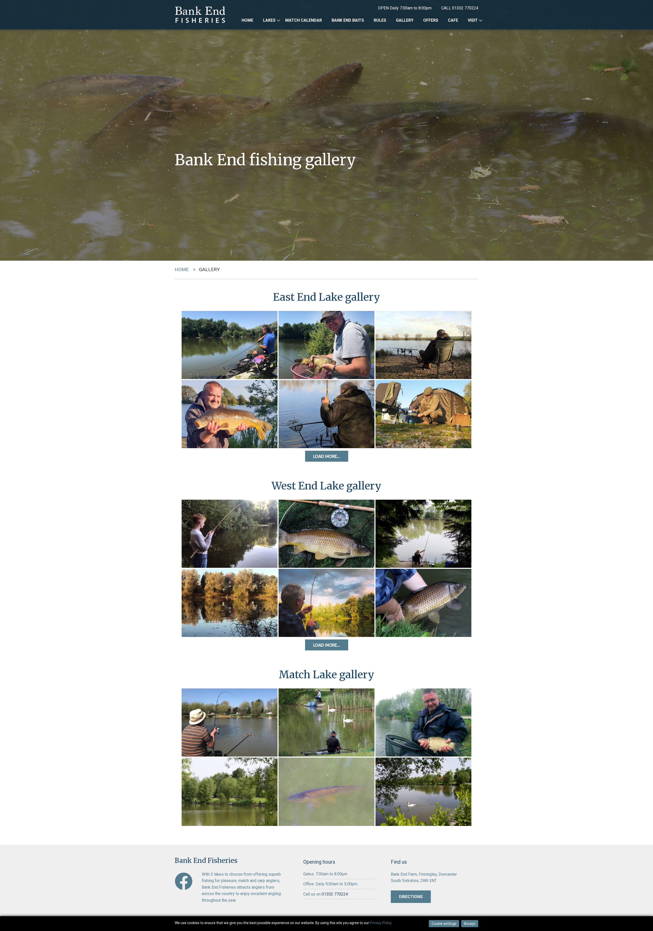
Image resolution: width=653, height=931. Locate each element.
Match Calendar (303, 20)
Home (247, 20)
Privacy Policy (381, 923)
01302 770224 (465, 8)
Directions (411, 896)
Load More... (326, 456)
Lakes (269, 20)
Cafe (453, 20)
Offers (430, 20)
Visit (473, 20)
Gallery (404, 20)
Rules (380, 20)
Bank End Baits (348, 20)
